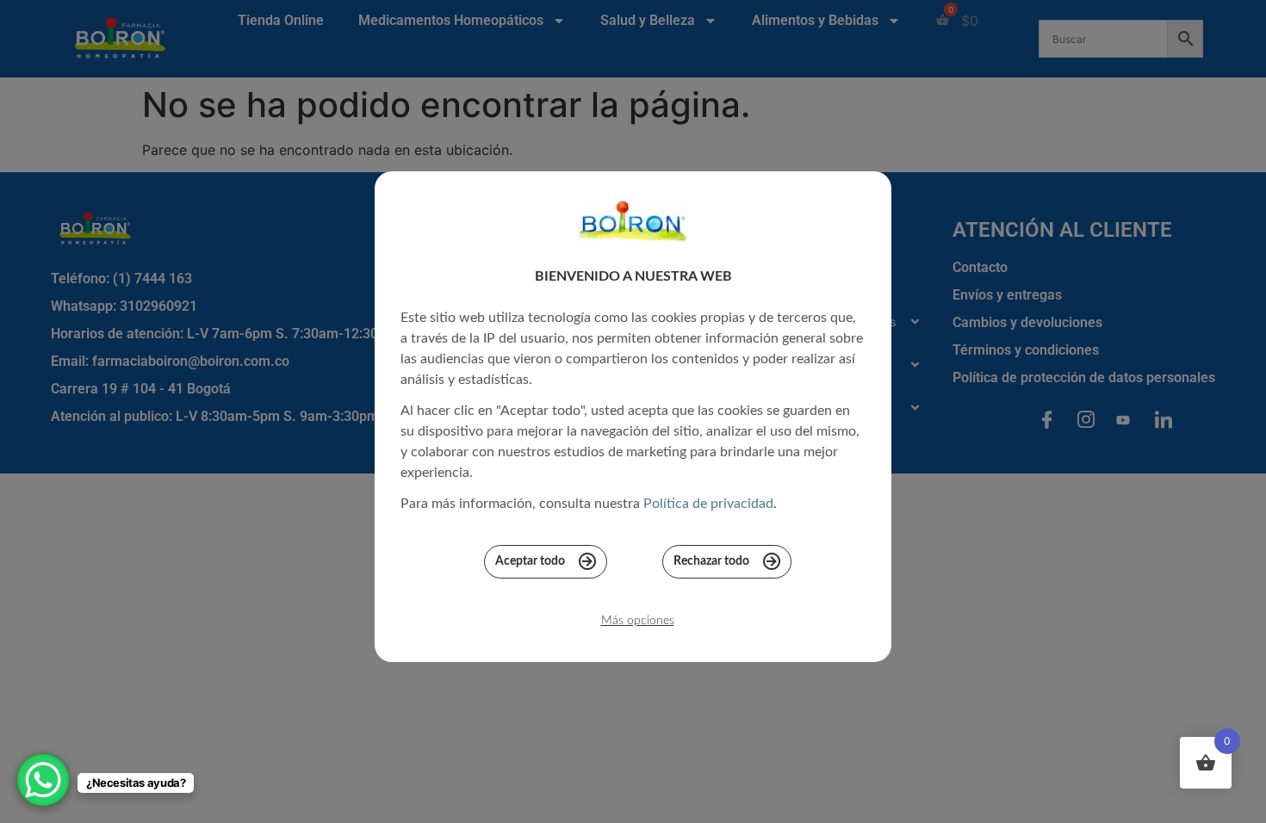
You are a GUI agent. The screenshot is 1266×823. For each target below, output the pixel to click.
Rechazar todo (711, 561)
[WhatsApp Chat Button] (43, 780)
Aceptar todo (530, 561)
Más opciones (637, 621)
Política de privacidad (708, 504)
